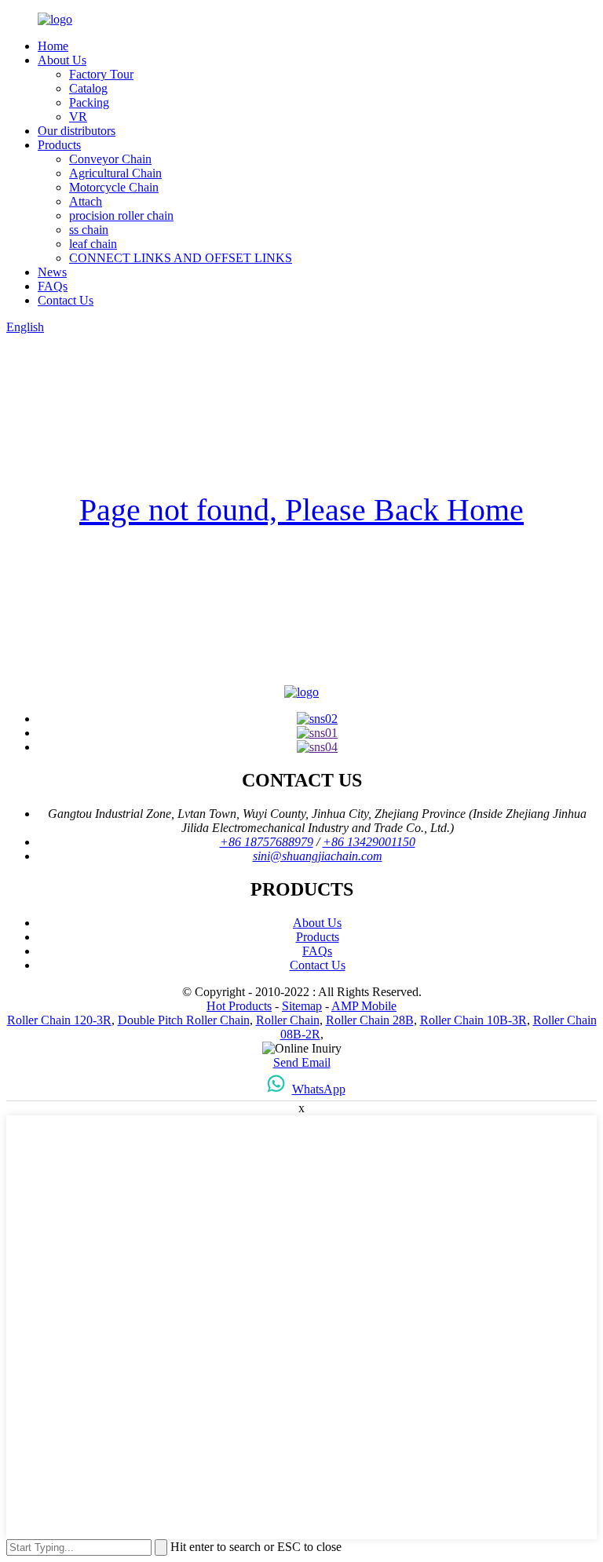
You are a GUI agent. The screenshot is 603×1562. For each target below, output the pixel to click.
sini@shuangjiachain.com (317, 856)
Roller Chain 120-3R (59, 1020)
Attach (85, 201)
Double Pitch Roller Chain (184, 1020)
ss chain (88, 229)
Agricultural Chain (115, 173)
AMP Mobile (364, 1006)
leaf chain (93, 243)
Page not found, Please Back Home (301, 509)
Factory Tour (101, 74)
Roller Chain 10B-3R (473, 1020)
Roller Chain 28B (370, 1020)
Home (53, 46)
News (52, 272)
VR (78, 116)
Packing (89, 102)
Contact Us (65, 300)
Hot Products (239, 1006)
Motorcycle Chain (114, 187)
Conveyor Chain (110, 159)
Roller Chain (288, 1020)
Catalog (88, 88)
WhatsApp (318, 1089)
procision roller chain (121, 215)
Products (59, 144)
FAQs (53, 286)
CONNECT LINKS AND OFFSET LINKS (180, 258)
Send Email (302, 1062)
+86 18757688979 (266, 842)
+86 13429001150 (369, 842)
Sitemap (302, 1006)
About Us (62, 60)
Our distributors (76, 130)
